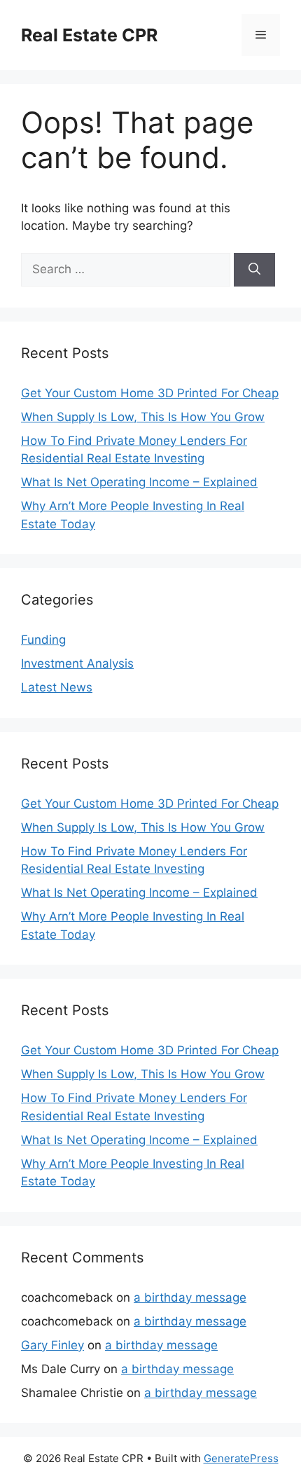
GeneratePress (241, 1458)
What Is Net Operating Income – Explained (139, 482)
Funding (43, 640)
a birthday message (190, 1297)
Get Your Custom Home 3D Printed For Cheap (150, 393)
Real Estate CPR (89, 35)
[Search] (254, 270)
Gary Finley (52, 1345)
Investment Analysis (77, 663)
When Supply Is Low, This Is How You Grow (143, 417)
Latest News (56, 687)
